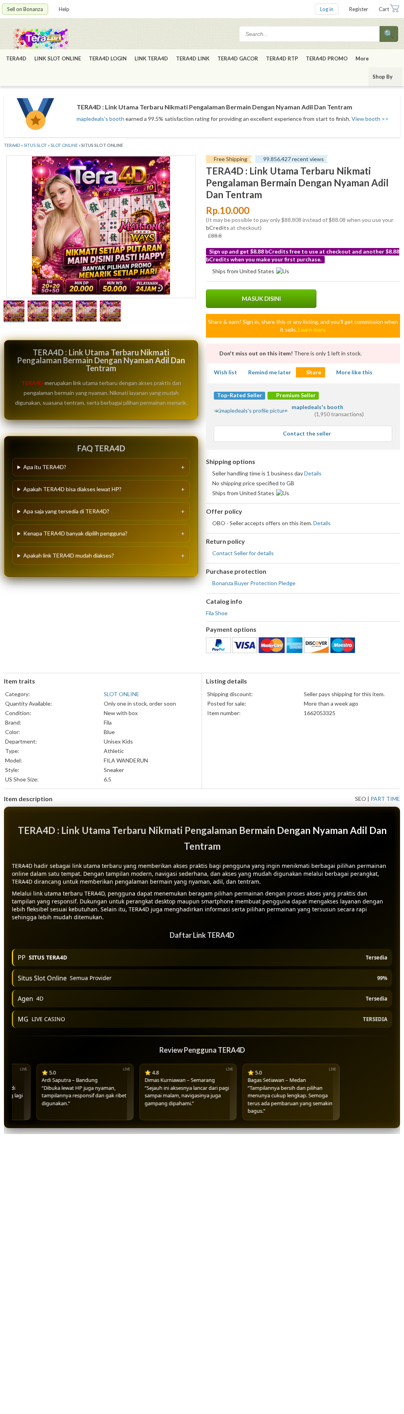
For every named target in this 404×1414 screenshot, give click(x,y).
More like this (354, 372)
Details (313, 473)
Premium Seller (295, 395)
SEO (360, 798)
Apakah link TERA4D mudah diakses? (68, 555)
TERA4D (16, 58)
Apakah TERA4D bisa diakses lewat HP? (72, 489)
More (362, 58)
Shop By (382, 76)
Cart (384, 9)
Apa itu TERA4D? (44, 467)
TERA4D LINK (192, 58)
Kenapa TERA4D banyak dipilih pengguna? (75, 533)
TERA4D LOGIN (108, 58)
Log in (326, 9)
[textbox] (310, 34)
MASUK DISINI (261, 298)
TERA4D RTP (282, 58)
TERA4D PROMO (327, 58)
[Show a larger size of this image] (14, 311)
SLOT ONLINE (64, 145)
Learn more (312, 329)
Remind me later (269, 372)
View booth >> (370, 118)
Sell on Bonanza (25, 9)
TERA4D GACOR (237, 58)
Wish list (225, 372)
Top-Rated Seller (239, 395)
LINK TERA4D (151, 58)
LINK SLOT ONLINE (57, 58)
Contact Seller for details (243, 553)
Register (358, 9)
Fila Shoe (217, 613)
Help (64, 9)
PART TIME (385, 798)
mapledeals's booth (100, 118)
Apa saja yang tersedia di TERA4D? (66, 511)
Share (313, 372)
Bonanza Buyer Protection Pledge (254, 583)
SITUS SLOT (35, 145)
